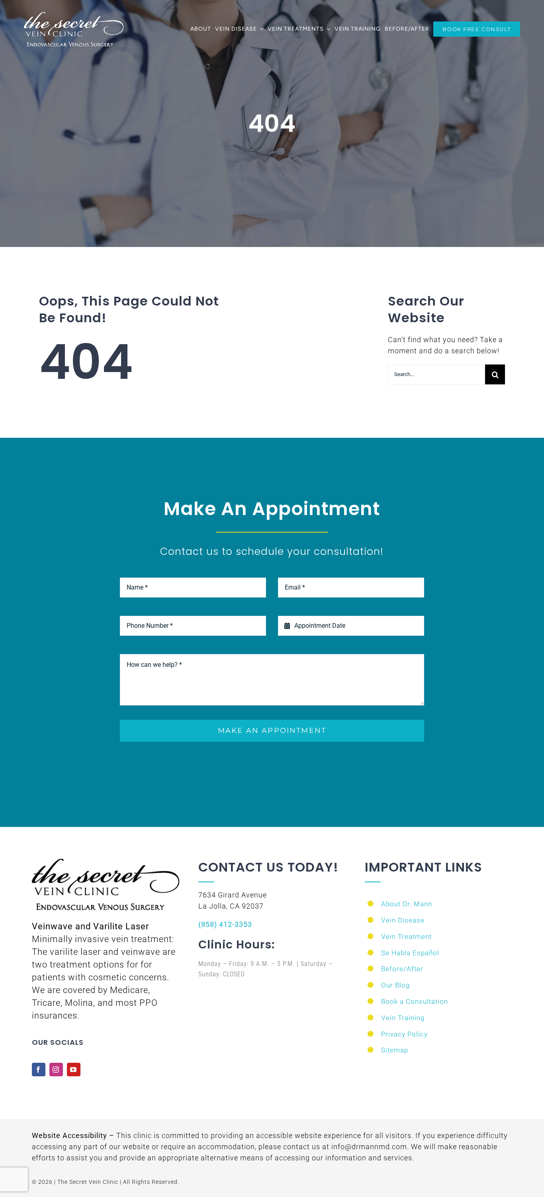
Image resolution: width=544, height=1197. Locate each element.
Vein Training (403, 1018)
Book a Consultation (414, 1001)
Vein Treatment (406, 936)
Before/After (402, 969)
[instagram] (56, 1069)
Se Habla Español (410, 953)
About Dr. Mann (406, 904)
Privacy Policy (404, 1034)
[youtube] (73, 1069)
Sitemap (394, 1050)
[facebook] (38, 1069)
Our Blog (395, 985)
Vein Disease (403, 920)
